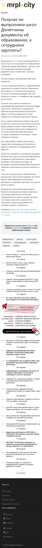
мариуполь (8, 239)
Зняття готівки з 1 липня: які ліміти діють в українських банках (23, 255)
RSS (7, 532)
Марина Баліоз (6, 56)
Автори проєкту (8, 499)
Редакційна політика (10, 504)
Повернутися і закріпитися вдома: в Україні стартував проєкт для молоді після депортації (23, 381)
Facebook (16, 228)
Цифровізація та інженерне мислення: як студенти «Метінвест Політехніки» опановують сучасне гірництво (22, 373)
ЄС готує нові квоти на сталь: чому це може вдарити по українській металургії (22, 298)
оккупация (31, 239)
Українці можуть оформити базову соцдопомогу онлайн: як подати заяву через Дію (23, 391)
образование (20, 243)
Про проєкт (6, 491)
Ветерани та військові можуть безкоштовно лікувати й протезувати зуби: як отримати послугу (23, 342)
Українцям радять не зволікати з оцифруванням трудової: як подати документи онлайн (19, 464)
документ (34, 243)
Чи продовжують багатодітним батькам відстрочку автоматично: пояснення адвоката (21, 454)
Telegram (30, 226)
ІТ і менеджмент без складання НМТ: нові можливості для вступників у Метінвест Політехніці (22, 362)
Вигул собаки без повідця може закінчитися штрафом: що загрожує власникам (23, 417)
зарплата (7, 243)
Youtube (9, 528)
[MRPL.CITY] (21, 5)
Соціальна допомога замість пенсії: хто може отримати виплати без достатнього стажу (23, 290)
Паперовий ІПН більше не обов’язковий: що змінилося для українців (23, 425)
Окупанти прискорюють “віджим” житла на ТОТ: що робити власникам (23, 400)
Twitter (8, 519)
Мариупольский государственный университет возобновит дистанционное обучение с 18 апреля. (21, 212)
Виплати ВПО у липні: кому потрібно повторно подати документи (20, 264)
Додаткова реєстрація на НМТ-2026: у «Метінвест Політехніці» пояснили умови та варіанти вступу (22, 434)
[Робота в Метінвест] (21, 319)
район (16, 246)
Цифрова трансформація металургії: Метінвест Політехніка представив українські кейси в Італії (20, 352)
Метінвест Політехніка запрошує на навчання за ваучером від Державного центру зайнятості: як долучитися (21, 444)
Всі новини (21, 473)
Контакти (6, 495)
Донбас (4, 13)
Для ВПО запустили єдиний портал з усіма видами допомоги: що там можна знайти (22, 408)
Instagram (9, 523)
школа (20, 239)
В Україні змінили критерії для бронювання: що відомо (23, 272)
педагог (6, 246)
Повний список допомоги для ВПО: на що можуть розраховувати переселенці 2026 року (22, 281)
